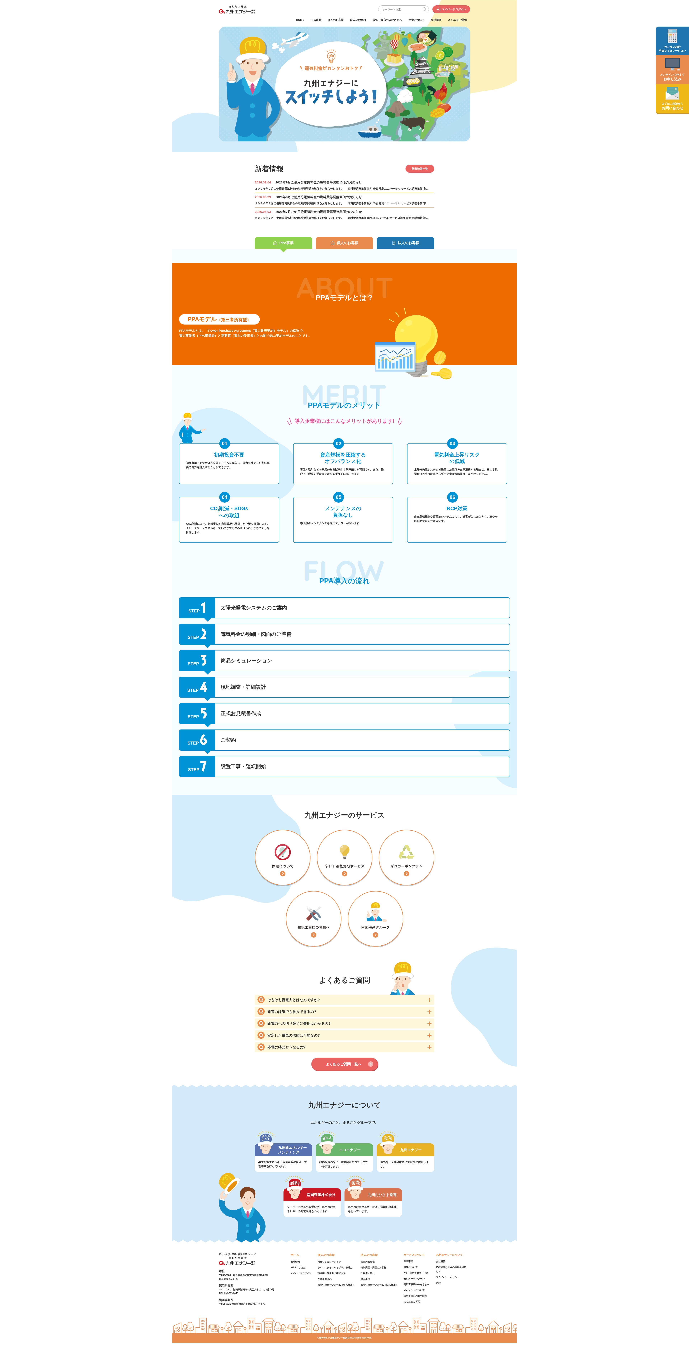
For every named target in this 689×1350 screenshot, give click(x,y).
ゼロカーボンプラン (414, 1278)
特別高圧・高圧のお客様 (373, 1267)
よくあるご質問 (457, 19)
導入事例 (365, 1279)
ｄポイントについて (414, 1290)
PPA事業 (316, 19)
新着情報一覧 (420, 168)
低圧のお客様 (368, 1261)
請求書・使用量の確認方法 (332, 1273)
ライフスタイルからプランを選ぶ (335, 1267)
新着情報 (295, 1261)
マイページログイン (301, 1273)
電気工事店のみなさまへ (387, 19)
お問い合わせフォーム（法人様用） (379, 1284)
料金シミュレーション (329, 1261)
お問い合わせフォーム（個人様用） (336, 1284)
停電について (416, 19)
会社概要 (436, 19)
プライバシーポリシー (447, 1277)
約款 (438, 1283)
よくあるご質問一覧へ (344, 1064)
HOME (300, 19)
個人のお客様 (336, 19)
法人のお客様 (358, 19)
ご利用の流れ (325, 1279)
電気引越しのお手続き (415, 1296)
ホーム (295, 1254)
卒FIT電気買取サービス (416, 1273)
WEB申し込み (298, 1267)
